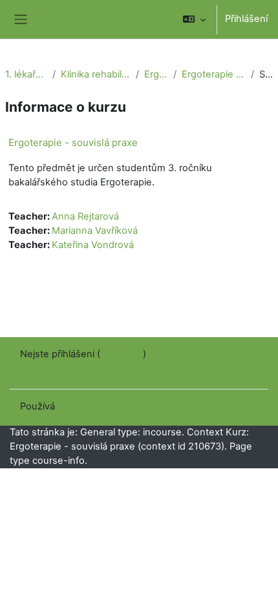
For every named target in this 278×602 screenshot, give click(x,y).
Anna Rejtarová (85, 216)
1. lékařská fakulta (26, 74)
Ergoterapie (156, 74)
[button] (194, 19)
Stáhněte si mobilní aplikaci (80, 370)
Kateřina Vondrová (93, 245)
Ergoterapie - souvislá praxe (214, 74)
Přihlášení (246, 19)
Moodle (74, 406)
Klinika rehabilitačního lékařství (95, 74)
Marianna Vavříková (95, 230)
